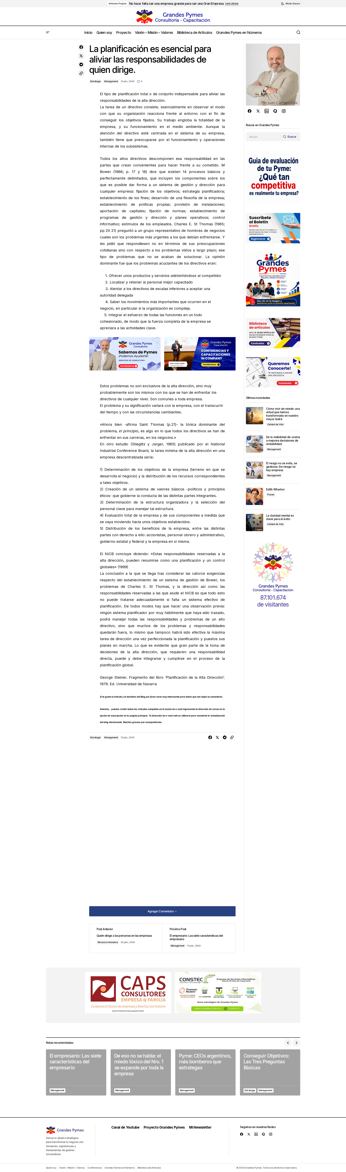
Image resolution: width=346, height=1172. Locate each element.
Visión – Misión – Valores (72, 1167)
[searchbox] (263, 136)
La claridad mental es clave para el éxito (280, 517)
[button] (290, 3)
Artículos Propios (118, 3)
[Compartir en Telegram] (81, 64)
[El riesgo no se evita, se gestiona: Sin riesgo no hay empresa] (254, 470)
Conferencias (95, 1167)
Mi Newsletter (200, 1127)
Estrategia (95, 81)
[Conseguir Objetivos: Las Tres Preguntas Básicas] (270, 1072)
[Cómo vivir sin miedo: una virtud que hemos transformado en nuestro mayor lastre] (254, 415)
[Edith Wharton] (254, 496)
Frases (270, 494)
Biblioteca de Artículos (149, 1167)
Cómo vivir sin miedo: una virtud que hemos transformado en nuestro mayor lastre (283, 414)
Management (111, 81)
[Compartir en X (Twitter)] (81, 56)
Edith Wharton (275, 489)
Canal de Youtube (125, 1127)
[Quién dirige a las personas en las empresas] (125, 938)
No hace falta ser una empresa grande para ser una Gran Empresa (176, 3)
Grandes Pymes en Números (120, 1167)
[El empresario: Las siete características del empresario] (198, 938)
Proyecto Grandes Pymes (164, 1127)
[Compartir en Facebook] (81, 47)
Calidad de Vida (275, 424)
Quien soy (51, 1167)
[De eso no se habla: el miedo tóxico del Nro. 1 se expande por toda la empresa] (141, 1072)
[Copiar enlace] (81, 73)
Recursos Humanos (108, 942)
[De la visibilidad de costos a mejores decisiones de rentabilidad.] (254, 444)
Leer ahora (231, 3)
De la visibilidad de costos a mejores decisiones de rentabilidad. (283, 440)
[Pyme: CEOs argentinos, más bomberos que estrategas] (205, 1072)
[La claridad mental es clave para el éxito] (254, 522)
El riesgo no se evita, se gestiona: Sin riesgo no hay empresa (281, 467)
